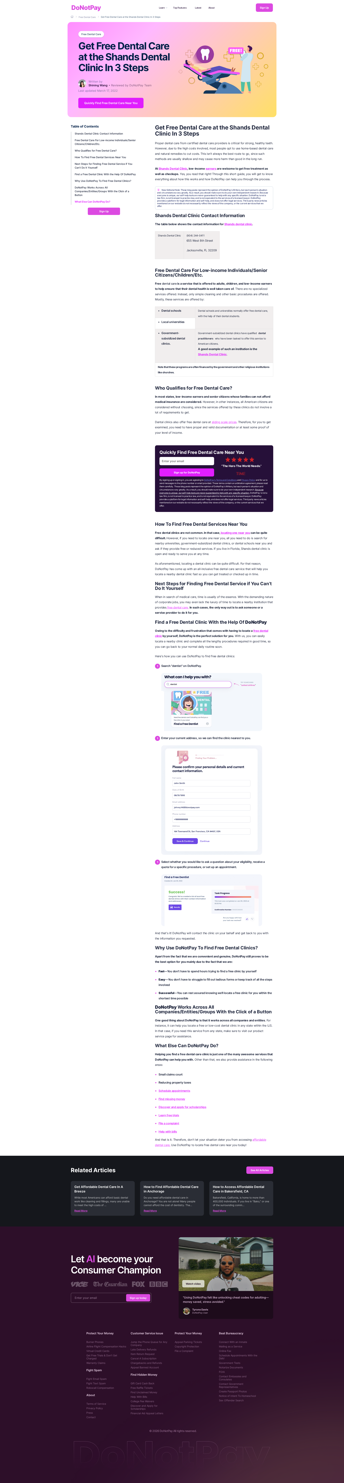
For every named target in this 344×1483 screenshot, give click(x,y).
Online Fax (225, 1350)
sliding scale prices (224, 422)
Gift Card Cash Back (142, 1383)
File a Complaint (184, 1350)
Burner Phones (94, 1341)
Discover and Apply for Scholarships (144, 1407)
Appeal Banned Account (145, 1367)
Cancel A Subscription (143, 1358)
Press (89, 1412)
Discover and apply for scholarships (182, 1107)
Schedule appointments (174, 1091)
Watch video (193, 1283)
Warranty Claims (95, 1362)
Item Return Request (143, 1353)
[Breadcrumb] (72, 16)
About (211, 7)
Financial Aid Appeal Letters (147, 1413)
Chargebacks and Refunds (146, 1362)
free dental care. (177, 607)
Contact (91, 1417)
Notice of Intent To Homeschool (237, 1395)
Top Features (180, 7)
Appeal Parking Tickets (188, 1341)
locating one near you (235, 533)
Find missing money (172, 1099)
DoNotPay (86, 7)
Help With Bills (139, 1396)
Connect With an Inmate (233, 1341)
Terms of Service (96, 1403)
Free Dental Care (91, 34)
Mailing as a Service (230, 1346)
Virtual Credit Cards (97, 1350)
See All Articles (260, 1170)
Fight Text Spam (96, 1383)
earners (211, 168)
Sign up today (138, 1297)
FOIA (222, 1371)
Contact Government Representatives (231, 1385)
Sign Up (264, 7)
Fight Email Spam (96, 1378)
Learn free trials (169, 1115)
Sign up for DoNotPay (187, 472)
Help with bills (168, 1131)
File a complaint (169, 1123)
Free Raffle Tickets (142, 1387)
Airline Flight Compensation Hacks (106, 1346)
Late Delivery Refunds (143, 1349)
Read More (80, 1210)
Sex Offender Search (231, 1400)
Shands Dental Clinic (173, 168)
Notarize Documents (231, 1367)
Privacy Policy (248, 480)
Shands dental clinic (238, 224)
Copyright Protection (187, 1346)
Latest (198, 7)
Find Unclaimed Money (144, 1392)
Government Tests (229, 1362)
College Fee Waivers (142, 1401)
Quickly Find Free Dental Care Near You (111, 103)
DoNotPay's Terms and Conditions (220, 480)
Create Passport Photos (233, 1391)
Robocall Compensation (100, 1387)
